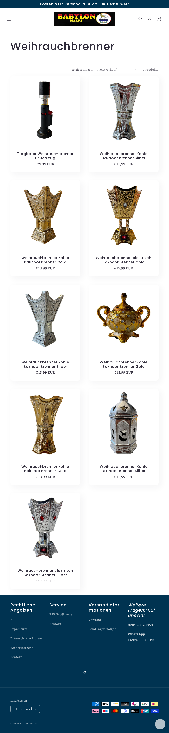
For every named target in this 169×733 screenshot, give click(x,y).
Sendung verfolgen (102, 629)
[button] (8, 18)
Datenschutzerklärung (27, 638)
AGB (13, 620)
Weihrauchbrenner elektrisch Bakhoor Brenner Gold (123, 260)
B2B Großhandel (61, 614)
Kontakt (16, 657)
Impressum (18, 629)
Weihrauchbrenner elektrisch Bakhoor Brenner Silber (45, 573)
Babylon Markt (28, 723)
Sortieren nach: (82, 69)
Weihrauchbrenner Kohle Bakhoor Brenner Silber (123, 156)
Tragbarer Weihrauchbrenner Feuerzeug (45, 156)
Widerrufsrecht (21, 648)
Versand (95, 620)
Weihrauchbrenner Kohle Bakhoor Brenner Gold (45, 260)
